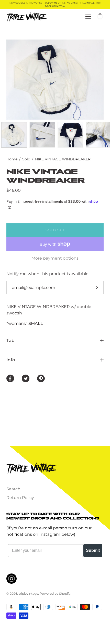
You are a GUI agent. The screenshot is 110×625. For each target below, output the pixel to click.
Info (10, 359)
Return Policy (20, 497)
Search (13, 489)
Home (11, 159)
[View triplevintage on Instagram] (11, 578)
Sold (26, 159)
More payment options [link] (55, 258)
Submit (93, 550)
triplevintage (28, 593)
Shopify (65, 593)
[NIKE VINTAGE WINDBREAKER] (14, 135)
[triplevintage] (26, 16)
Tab (10, 340)
